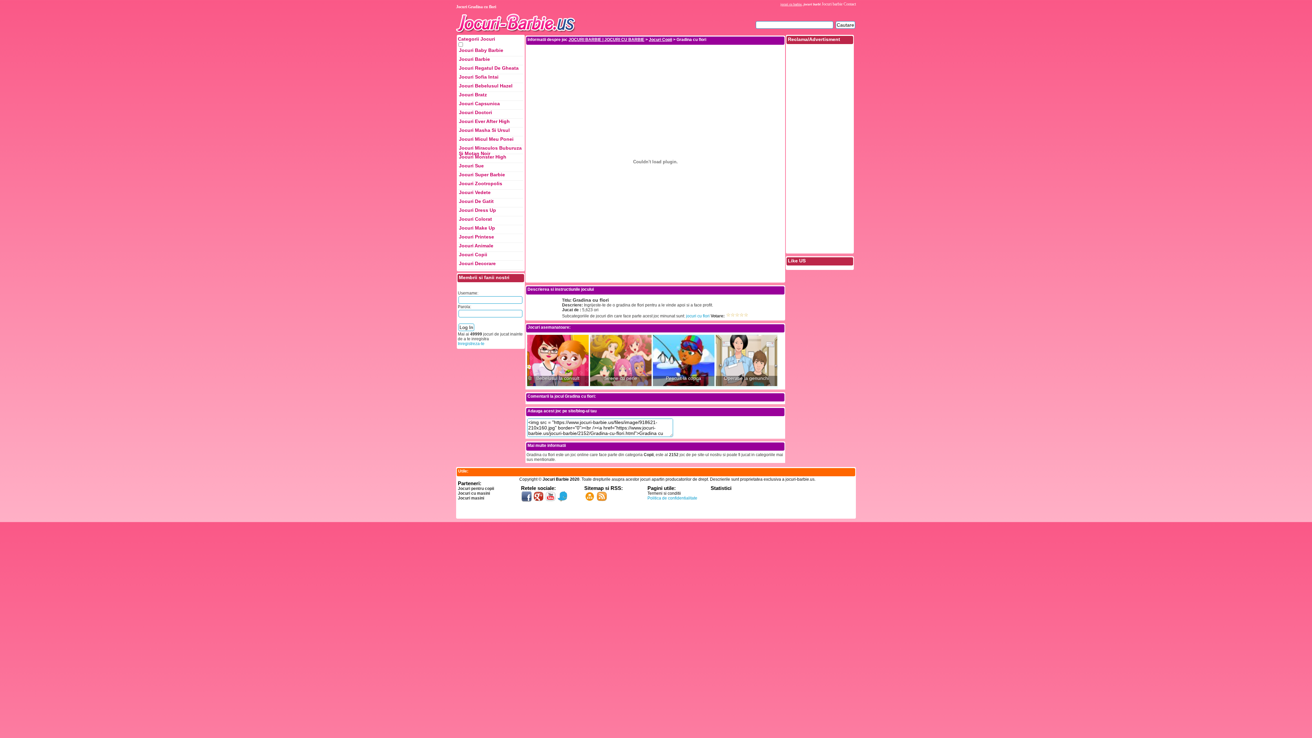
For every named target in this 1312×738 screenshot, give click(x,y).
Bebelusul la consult (557, 378)
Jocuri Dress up (477, 210)
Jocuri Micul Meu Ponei (486, 139)
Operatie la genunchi (746, 378)
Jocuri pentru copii (476, 488)
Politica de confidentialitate (672, 498)
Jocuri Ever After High (484, 121)
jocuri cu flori (698, 316)
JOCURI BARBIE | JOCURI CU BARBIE (606, 39)
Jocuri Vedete (475, 192)
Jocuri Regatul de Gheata (489, 68)
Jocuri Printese (476, 237)
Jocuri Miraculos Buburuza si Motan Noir (490, 149)
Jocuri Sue (471, 165)
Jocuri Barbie (474, 59)
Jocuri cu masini (474, 493)
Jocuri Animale (476, 245)
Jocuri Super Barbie (482, 174)
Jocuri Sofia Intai (478, 77)
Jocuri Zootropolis (480, 183)
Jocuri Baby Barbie (481, 50)
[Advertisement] (655, 60)
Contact (850, 4)
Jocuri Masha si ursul (484, 130)
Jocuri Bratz (473, 94)
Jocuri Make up (477, 228)
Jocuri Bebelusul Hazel (485, 85)
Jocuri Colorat (475, 219)
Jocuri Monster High (482, 157)
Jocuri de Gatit (476, 201)
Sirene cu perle (620, 378)
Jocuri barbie (832, 4)
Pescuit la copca (683, 378)
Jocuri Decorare (477, 263)
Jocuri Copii (473, 254)
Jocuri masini (471, 498)
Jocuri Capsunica (479, 103)
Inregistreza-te (471, 343)
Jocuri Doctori (475, 112)
